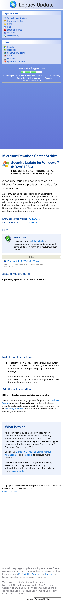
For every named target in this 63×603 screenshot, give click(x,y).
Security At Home (14, 408)
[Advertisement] (31, 115)
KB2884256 (34, 218)
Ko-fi (25, 78)
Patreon (48, 78)
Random (28, 454)
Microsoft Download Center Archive (29, 156)
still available (37, 240)
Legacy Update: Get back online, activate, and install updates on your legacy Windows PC (31, 4)
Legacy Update (18, 470)
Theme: (29, 599)
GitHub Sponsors (35, 78)
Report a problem (9, 491)
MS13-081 (33, 222)
